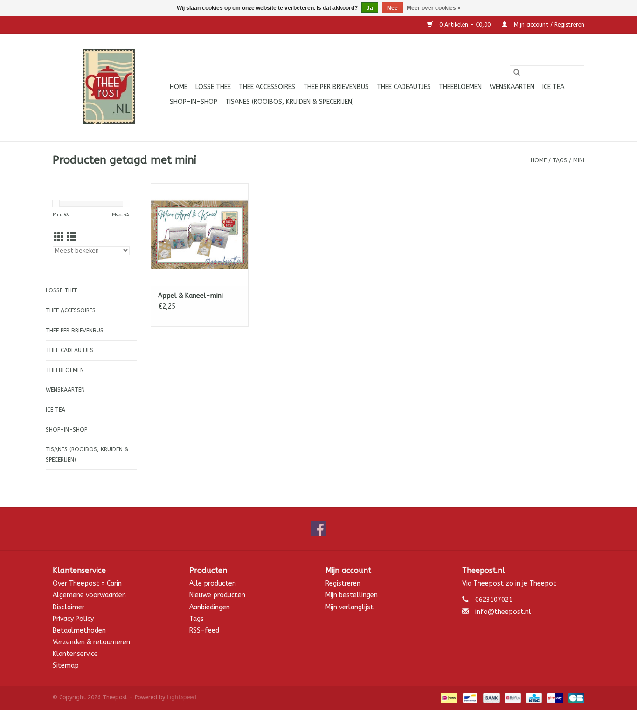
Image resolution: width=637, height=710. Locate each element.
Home (178, 87)
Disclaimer (68, 607)
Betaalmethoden (79, 630)
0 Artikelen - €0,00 (464, 24)
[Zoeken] (517, 72)
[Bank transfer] (490, 697)
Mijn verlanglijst (349, 607)
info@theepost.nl (503, 612)
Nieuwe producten (217, 595)
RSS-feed (204, 630)
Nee (392, 8)
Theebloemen (460, 87)
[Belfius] (512, 697)
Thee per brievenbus (336, 87)
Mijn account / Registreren (548, 24)
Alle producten (212, 583)
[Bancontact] (469, 697)
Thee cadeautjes (404, 87)
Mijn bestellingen (351, 595)
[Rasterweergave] (59, 237)
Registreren (342, 583)
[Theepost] (110, 87)
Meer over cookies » (434, 8)
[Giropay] (554, 697)
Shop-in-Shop (193, 102)
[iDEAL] (448, 697)
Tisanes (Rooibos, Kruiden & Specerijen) (289, 102)
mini (578, 160)
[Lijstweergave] (71, 237)
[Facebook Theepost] (318, 528)
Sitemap (66, 665)
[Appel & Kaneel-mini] (200, 234)
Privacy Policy (73, 619)
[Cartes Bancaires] (574, 697)
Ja (370, 8)
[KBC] (533, 697)
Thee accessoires (267, 87)
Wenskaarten (512, 87)
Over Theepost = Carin (87, 583)
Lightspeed (181, 697)
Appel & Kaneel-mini (190, 296)
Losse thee (213, 87)
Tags (560, 160)
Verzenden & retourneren (91, 642)
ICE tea (553, 87)
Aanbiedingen (209, 607)
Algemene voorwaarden (89, 595)
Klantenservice (75, 654)
